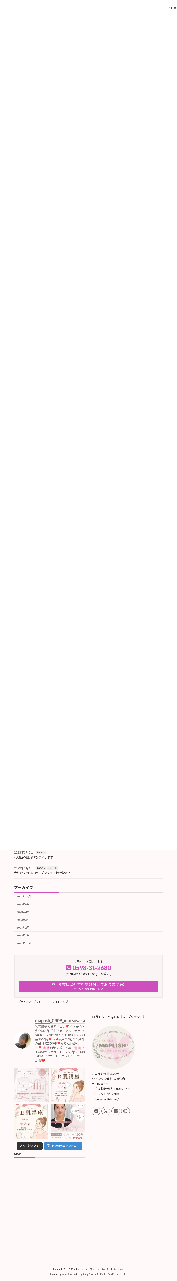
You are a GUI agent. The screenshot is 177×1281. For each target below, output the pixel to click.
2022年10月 (24, 943)
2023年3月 (23, 919)
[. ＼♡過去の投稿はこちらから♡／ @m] (31, 1085)
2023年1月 (23, 935)
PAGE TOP (169, 1238)
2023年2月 (23, 927)
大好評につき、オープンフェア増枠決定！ (42, 873)
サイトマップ (60, 1001)
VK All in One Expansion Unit (113, 1274)
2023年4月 (23, 912)
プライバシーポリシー (31, 1001)
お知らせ (41, 852)
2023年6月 (23, 904)
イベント (52, 868)
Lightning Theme (87, 1274)
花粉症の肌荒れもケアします (33, 857)
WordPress (67, 1274)
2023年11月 (24, 896)
